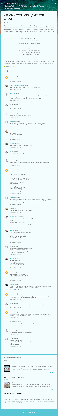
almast (11, 131)
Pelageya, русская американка (17, 85)
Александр (12, 93)
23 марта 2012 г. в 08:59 (15, 254)
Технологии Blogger (30, 412)
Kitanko (11, 113)
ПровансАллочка (14, 216)
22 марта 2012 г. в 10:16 (15, 117)
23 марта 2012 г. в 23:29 (15, 308)
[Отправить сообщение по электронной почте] (7, 71)
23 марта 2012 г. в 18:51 (15, 299)
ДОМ (5, 361)
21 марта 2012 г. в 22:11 (15, 89)
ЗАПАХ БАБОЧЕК (11, 3)
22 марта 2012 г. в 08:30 (15, 109)
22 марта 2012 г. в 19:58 (15, 156)
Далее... (52, 373)
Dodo (11, 104)
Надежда (12, 143)
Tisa (11, 208)
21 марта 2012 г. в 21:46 (15, 81)
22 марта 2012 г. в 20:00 (15, 165)
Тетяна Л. (12, 121)
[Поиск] (56, 4)
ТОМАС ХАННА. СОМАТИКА (13, 394)
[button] (53, 15)
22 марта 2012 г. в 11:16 (15, 127)
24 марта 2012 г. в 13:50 (15, 317)
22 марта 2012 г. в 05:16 (15, 100)
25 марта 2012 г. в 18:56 (15, 334)
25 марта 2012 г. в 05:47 (15, 326)
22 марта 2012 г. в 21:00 (15, 204)
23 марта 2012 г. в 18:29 (15, 289)
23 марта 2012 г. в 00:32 (15, 226)
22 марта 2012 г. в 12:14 (15, 139)
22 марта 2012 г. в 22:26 (15, 212)
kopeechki (12, 284)
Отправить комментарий (11, 350)
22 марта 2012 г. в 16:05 (15, 147)
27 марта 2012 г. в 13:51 (15, 346)
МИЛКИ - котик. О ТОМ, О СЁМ (14, 377)
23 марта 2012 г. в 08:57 (15, 242)
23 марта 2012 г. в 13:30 (15, 268)
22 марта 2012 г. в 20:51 (15, 193)
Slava (11, 246)
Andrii (11, 77)
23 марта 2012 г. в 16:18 (15, 280)
